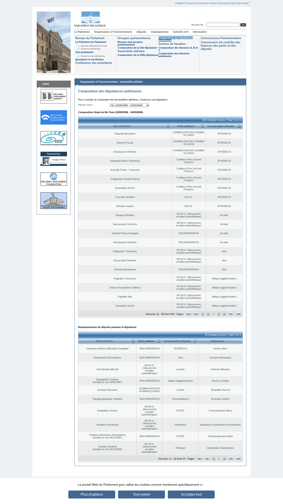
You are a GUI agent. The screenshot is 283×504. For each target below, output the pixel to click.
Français (190, 3)
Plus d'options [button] (92, 494)
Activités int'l (180, 31)
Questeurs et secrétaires (89, 59)
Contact (212, 3)
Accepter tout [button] (191, 494)
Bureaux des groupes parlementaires (130, 43)
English (179, 3)
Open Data (242, 3)
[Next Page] (231, 314)
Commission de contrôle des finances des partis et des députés (220, 46)
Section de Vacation (172, 43)
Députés (141, 31)
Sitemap (223, 3)
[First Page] (188, 314)
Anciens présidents (90, 48)
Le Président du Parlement (90, 42)
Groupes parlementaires (134, 38)
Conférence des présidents (93, 62)
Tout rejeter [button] (141, 494)
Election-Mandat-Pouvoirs (94, 46)
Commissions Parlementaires (221, 38)
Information (200, 31)
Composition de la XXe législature (137, 47)
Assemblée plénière (131, 51)
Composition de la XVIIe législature (138, 55)
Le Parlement (82, 31)
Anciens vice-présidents (93, 56)
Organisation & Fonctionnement (113, 31)
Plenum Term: (85, 105)
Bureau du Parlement (89, 38)
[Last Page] (238, 314)
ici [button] (201, 484)
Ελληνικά (202, 3)
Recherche (198, 24)
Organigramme (159, 31)
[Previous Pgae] (196, 314)
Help (231, 3)
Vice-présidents (84, 52)
